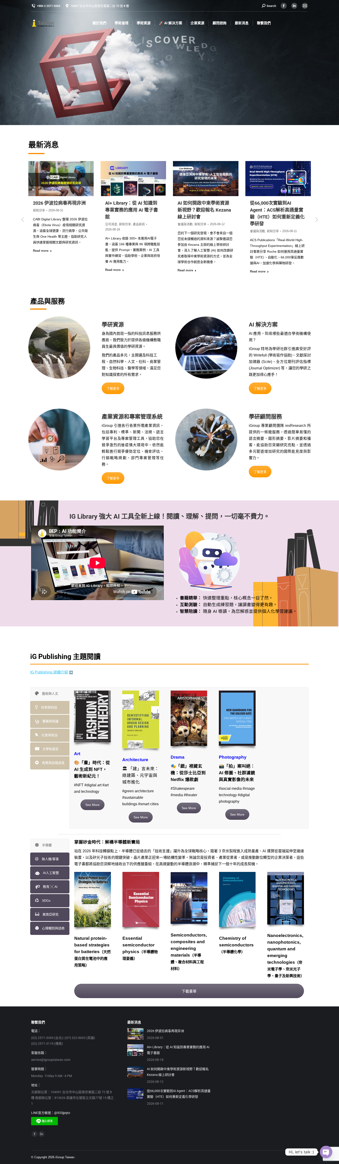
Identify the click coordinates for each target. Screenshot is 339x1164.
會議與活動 (40, 224)
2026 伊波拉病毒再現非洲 (165, 1031)
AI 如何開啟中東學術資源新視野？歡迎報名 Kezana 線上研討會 (59, 210)
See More (92, 805)
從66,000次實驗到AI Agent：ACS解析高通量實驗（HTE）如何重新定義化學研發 (179, 1093)
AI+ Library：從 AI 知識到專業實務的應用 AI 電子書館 (178, 1050)
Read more (40, 270)
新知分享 (56, 224)
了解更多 (113, 388)
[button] (22, 219)
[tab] (49, 693)
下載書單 (189, 991)
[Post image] (135, 1034)
